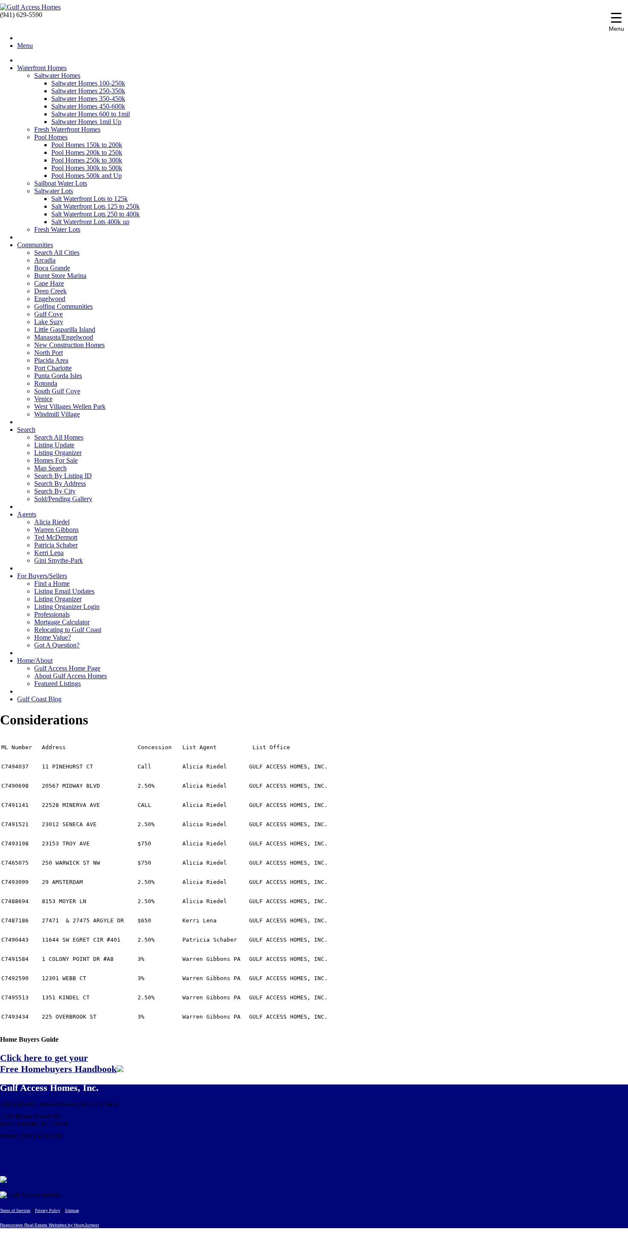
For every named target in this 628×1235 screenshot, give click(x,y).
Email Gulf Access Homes (35, 1165)
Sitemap (72, 1210)
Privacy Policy (47, 1210)
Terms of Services (15, 1210)
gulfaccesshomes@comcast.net (41, 1150)
